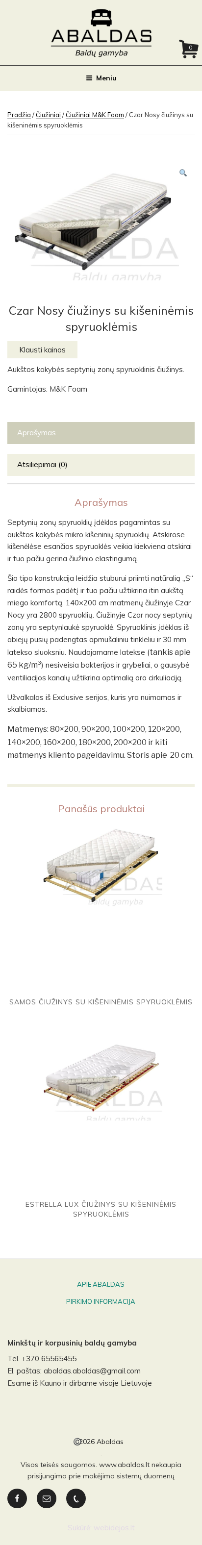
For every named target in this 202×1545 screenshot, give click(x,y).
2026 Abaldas (101, 1441)
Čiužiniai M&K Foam (95, 115)
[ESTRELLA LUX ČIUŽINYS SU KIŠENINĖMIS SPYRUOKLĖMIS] (101, 1117)
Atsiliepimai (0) (42, 464)
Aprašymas (36, 432)
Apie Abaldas (101, 1284)
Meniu (106, 78)
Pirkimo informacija (100, 1301)
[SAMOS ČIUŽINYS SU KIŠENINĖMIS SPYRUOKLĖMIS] (101, 907)
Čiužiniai (48, 115)
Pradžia (19, 115)
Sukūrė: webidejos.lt (101, 1527)
